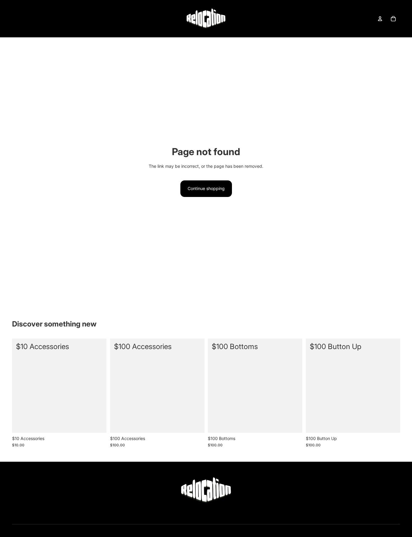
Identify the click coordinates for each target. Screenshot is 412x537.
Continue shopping (206, 188)
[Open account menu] (380, 18)
